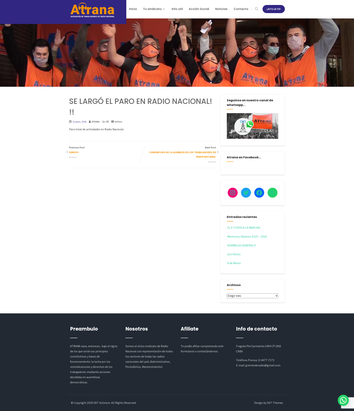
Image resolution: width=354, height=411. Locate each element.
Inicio (133, 9)
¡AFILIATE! (274, 9)
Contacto (241, 9)
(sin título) (233, 254)
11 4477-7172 (266, 360)
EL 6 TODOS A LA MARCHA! (243, 228)
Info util (177, 9)
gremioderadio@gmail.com (262, 365)
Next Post (182, 152)
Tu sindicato (152, 9)
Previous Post (77, 150)
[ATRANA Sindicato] (92, 10)
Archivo (118, 121)
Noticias (221, 9)
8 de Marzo (234, 263)
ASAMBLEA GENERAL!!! (241, 245)
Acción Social (199, 9)
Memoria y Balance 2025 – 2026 (247, 236)
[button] (343, 400)
